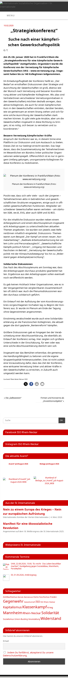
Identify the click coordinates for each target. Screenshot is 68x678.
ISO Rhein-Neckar (47, 602)
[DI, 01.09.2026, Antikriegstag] (6, 577)
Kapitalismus (12, 607)
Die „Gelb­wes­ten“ (13, 397)
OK (61, 420)
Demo (36, 597)
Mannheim (12, 612)
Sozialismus (8, 619)
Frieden (53, 597)
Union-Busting (21, 619)
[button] (26, 384)
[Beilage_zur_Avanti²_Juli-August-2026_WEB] (49, 483)
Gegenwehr (13, 601)
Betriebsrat (28, 597)
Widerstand (50, 618)
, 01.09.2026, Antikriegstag (23, 575)
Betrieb (21, 597)
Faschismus (44, 597)
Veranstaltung (34, 619)
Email (6, 640)
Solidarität (50, 612)
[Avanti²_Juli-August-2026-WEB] (18, 482)
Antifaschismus (10, 597)
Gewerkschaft (29, 602)
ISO (38, 601)
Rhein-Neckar (32, 613)
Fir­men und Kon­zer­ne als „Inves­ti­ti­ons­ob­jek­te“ (52, 399)
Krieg (50, 607)
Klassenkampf (34, 606)
